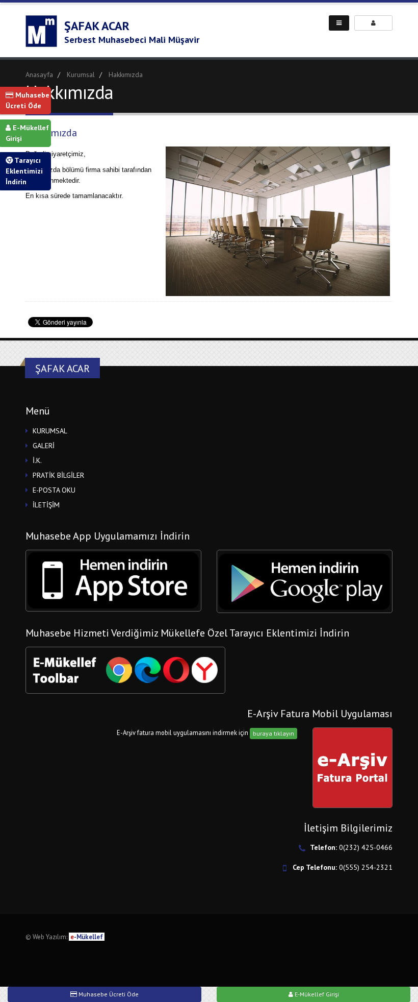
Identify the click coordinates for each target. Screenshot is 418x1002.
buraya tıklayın (273, 733)
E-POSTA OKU (54, 490)
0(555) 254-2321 (366, 867)
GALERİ (44, 445)
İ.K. (37, 460)
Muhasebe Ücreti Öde (27, 100)
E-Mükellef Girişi (27, 133)
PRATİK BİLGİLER (58, 475)
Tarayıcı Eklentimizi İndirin (24, 171)
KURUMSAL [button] (50, 430)
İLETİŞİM (46, 504)
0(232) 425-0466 (366, 847)
